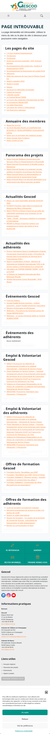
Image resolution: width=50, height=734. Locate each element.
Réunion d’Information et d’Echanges (21, 308)
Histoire (9, 87)
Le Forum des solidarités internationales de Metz (25, 100)
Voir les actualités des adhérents (18, 286)
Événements (8, 670)
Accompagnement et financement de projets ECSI (26, 71)
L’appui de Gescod (14, 92)
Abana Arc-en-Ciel (14, 125)
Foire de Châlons (13, 300)
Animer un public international (18, 515)
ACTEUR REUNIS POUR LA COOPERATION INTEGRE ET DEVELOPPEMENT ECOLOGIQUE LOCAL (25, 130)
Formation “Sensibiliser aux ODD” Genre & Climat (26, 475)
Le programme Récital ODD (17, 102)
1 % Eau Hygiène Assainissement (19, 53)
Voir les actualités (12, 233)
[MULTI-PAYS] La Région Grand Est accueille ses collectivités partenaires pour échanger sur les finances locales (25, 213)
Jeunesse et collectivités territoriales (20, 90)
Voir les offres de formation (16, 490)
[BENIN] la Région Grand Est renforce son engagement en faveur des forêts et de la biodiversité (23, 226)
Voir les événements (12, 323)
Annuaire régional (9, 664)
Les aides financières (15, 105)
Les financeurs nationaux (16, 110)
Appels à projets (13, 84)
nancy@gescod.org (7, 649)
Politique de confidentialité (24, 731)
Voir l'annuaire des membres (16, 145)
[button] (46, 692)
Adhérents (10, 74)
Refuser (25, 719)
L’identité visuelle (13, 95)
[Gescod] (25, 6)
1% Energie (11, 58)
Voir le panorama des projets (16, 187)
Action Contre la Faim (15, 140)
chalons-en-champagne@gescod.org (13, 637)
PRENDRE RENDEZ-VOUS (13, 679)
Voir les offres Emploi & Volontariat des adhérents (25, 453)
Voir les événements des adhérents (19, 345)
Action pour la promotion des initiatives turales (24, 135)
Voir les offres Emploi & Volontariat (19, 399)
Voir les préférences (25, 726)
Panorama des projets (11, 667)
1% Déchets (11, 56)
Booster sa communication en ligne (20, 525)
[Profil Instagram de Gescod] (8, 595)
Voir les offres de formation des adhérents (22, 530)
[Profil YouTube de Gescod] (14, 595)
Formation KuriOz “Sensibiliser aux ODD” (22, 472)
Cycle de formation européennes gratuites (23, 508)
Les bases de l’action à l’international (21, 107)
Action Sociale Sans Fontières (18, 138)
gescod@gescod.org (8, 624)
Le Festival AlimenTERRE (16, 97)
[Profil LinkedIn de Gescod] (3, 595)
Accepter (25, 712)
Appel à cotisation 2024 (16, 81)
